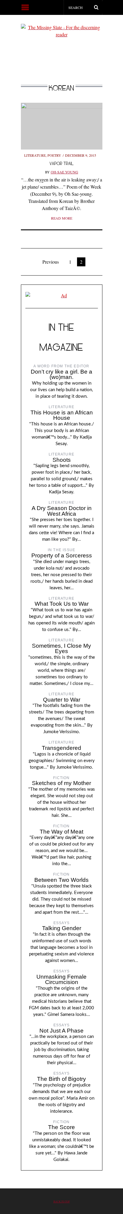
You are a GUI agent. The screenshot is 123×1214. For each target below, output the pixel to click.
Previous (50, 262)
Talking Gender (61, 928)
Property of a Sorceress (61, 555)
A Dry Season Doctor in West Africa (62, 511)
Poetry (54, 155)
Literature (35, 155)
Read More (61, 218)
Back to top (61, 1201)
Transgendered (61, 748)
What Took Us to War (62, 604)
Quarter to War (61, 700)
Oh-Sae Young (64, 172)
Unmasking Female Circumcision (61, 979)
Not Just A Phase (61, 1031)
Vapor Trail (62, 163)
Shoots (62, 460)
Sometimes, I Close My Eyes (61, 649)
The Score (61, 1127)
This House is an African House (61, 415)
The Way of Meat (61, 831)
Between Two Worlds (61, 880)
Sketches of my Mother (61, 783)
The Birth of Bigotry (61, 1079)
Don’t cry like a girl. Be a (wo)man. (61, 374)
